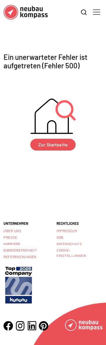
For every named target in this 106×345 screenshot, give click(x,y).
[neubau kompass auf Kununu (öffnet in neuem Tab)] (19, 284)
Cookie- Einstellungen (71, 252)
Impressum (67, 231)
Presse (10, 237)
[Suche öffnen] (84, 12)
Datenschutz (69, 244)
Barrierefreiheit (20, 250)
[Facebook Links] (8, 326)
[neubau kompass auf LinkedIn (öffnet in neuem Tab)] (32, 326)
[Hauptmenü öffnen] (96, 12)
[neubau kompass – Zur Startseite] (26, 12)
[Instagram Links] (20, 326)
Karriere (12, 244)
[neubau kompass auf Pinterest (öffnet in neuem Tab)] (43, 326)
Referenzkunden (20, 257)
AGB (60, 237)
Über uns (12, 231)
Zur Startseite (53, 144)
